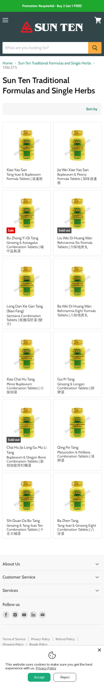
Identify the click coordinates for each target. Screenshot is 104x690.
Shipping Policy (13, 644)
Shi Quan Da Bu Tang (23, 520)
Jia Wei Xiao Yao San (73, 170)
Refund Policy (65, 639)
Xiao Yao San (17, 170)
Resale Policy (38, 644)
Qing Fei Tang (67, 447)
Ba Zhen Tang (67, 520)
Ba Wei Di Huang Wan (74, 306)
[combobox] (45, 48)
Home (8, 63)
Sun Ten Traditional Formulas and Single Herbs (54, 63)
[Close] (99, 650)
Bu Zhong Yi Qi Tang (22, 238)
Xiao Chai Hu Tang (21, 379)
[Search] (94, 48)
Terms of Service (14, 639)
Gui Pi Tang (65, 379)
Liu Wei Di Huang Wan (74, 238)
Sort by (91, 109)
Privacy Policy (40, 639)
